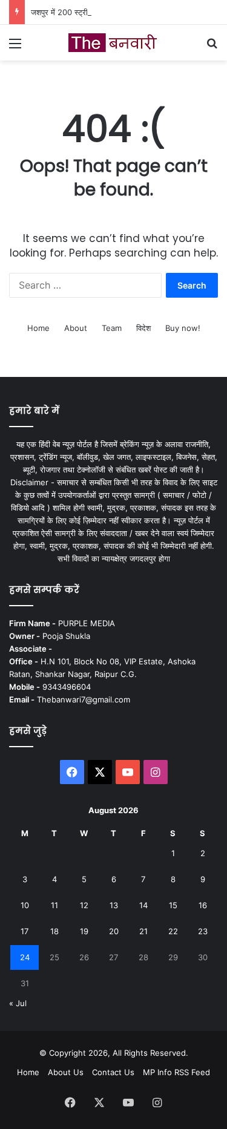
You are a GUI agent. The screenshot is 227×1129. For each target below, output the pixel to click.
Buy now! (182, 328)
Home (38, 328)
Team (112, 328)
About (75, 328)
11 (54, 905)
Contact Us (113, 1072)
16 (203, 905)
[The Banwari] (113, 42)
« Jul (18, 1003)
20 (114, 931)
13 (114, 905)
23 (203, 931)
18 (54, 931)
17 (24, 931)
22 (173, 931)
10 (25, 905)
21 (143, 931)
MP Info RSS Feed (176, 1072)
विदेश (143, 328)
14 (143, 905)
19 (84, 931)
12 (84, 905)
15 (173, 905)
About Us (66, 1072)
